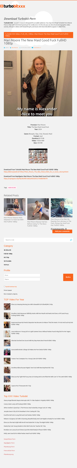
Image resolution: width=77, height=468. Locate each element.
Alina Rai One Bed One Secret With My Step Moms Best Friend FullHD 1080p (33, 340)
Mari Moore (14, 47)
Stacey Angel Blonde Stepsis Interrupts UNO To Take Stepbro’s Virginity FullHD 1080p (29, 400)
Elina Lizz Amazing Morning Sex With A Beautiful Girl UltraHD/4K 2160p (32, 304)
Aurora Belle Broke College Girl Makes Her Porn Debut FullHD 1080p (31, 349)
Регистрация (8, 290)
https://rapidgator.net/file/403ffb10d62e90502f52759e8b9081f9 (26, 178)
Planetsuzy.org (8, 454)
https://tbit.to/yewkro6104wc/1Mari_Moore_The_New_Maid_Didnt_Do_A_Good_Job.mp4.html (36, 172)
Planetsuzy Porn (9, 446)
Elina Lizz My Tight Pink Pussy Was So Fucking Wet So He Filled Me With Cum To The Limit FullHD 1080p (41, 376)
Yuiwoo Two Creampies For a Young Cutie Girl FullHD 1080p (28, 358)
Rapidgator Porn (9, 443)
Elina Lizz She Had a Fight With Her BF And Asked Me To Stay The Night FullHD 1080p (28, 422)
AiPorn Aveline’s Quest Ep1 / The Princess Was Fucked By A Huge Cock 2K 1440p (27, 407)
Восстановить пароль (10, 294)
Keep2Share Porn (9, 439)
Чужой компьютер (11, 286)
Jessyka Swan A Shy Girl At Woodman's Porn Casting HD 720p (22, 411)
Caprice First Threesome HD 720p (21, 386)
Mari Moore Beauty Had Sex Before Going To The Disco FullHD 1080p (37, 224)
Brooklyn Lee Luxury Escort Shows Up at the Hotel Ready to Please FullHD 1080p (27, 430)
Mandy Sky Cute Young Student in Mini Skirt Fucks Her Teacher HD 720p (25, 426)
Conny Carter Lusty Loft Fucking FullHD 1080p (17, 404)
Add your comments (62, 231)
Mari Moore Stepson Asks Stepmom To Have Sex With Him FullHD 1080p (13, 220)
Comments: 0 (37, 47)
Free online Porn (9, 450)
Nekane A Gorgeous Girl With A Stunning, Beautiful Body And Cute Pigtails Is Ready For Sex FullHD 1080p (34, 418)
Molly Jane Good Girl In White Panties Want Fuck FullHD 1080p (22, 433)
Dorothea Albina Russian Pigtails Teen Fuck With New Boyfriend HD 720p (32, 367)
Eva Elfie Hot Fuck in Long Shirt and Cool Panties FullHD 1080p (22, 415)
